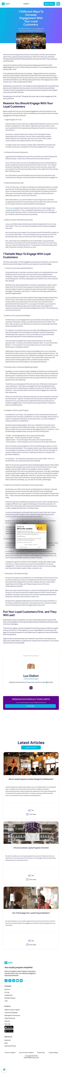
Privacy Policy (41, 1052)
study (11, 208)
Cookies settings (53, 1052)
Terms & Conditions (10, 1052)
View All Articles (31, 747)
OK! (39, 547)
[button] (4, 1069)
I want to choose (23, 547)
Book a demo (49, 4)
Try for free (30, 706)
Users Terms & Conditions (26, 1052)
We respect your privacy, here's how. (24, 542)
